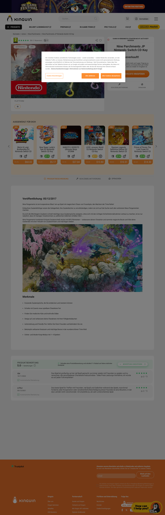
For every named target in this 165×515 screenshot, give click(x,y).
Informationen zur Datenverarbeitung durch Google (85, 69)
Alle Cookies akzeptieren (111, 76)
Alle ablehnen (90, 76)
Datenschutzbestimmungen (60, 69)
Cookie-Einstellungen (54, 76)
